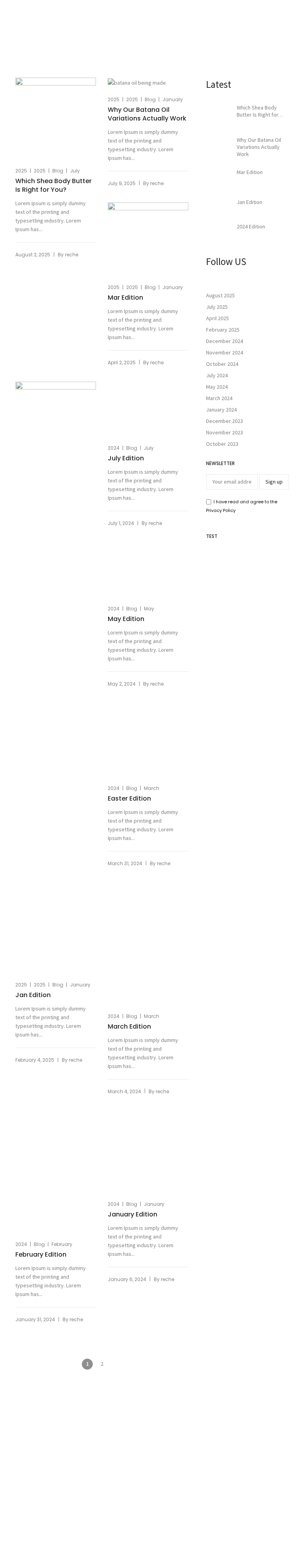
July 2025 (217, 306)
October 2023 (222, 443)
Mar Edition (125, 297)
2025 (21, 170)
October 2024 (222, 363)
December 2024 (224, 341)
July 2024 (217, 375)
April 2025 (217, 318)
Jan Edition (33, 995)
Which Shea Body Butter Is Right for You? (53, 185)
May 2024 (217, 386)
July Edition (126, 995)
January (172, 99)
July (75, 170)
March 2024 (219, 398)
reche (71, 254)
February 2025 (222, 329)
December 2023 (224, 421)
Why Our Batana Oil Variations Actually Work (147, 114)
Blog (57, 170)
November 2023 (224, 432)
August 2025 (220, 295)
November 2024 (224, 352)
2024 (114, 984)
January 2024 (221, 409)
